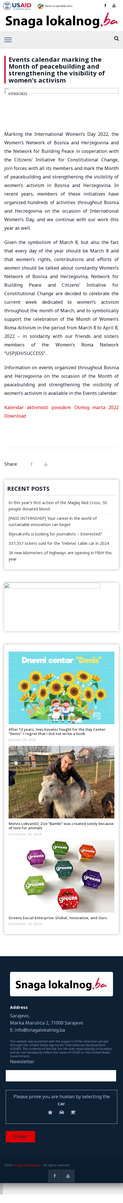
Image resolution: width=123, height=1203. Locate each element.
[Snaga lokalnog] (61, 20)
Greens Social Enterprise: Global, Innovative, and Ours (58, 917)
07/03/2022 (17, 93)
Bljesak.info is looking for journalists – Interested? (55, 534)
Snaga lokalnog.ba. (27, 1165)
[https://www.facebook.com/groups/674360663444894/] (105, 5)
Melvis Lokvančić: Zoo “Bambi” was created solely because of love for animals (61, 825)
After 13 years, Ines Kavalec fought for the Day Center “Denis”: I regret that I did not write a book (57, 731)
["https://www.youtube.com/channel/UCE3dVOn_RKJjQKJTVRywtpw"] (114, 5)
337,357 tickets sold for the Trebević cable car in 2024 (59, 543)
